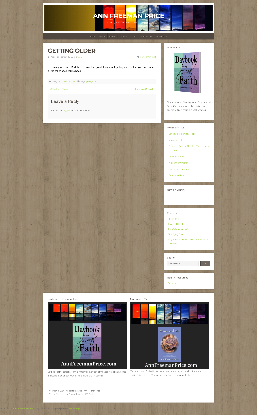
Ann (80, 57)
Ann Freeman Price (128, 16)
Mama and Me (176, 140)
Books (112, 36)
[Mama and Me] (169, 335)
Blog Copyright (74, 409)
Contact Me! (147, 36)
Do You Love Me (177, 156)
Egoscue (172, 283)
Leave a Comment (148, 57)
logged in (67, 110)
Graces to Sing (176, 175)
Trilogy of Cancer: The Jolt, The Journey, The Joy (189, 148)
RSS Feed (89, 394)
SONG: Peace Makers (59, 89)
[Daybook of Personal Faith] (87, 368)
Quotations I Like (68, 81)
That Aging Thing (176, 234)
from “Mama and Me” (178, 229)
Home (93, 36)
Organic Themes (76, 394)
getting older (91, 81)
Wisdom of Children (178, 163)
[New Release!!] (189, 94)
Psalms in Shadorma (179, 169)
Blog (134, 36)
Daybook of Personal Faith (182, 134)
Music (124, 36)
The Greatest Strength (144, 89)
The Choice (173, 219)
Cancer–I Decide (176, 224)
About (102, 36)
